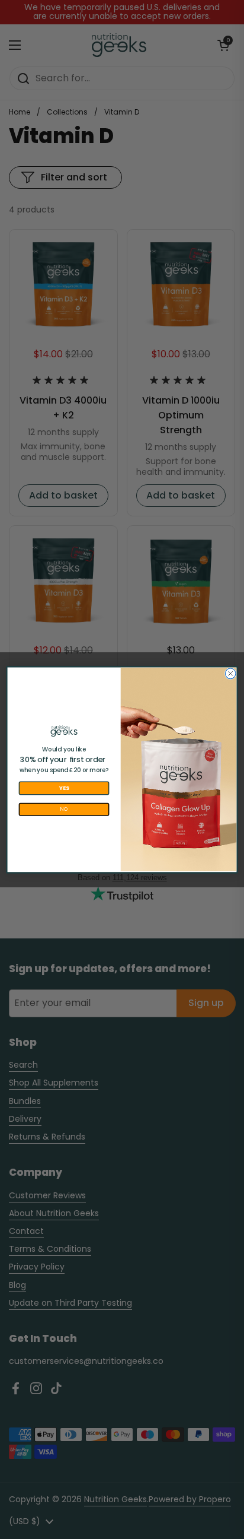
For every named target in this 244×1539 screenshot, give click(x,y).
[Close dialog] (230, 673)
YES (64, 788)
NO (64, 809)
